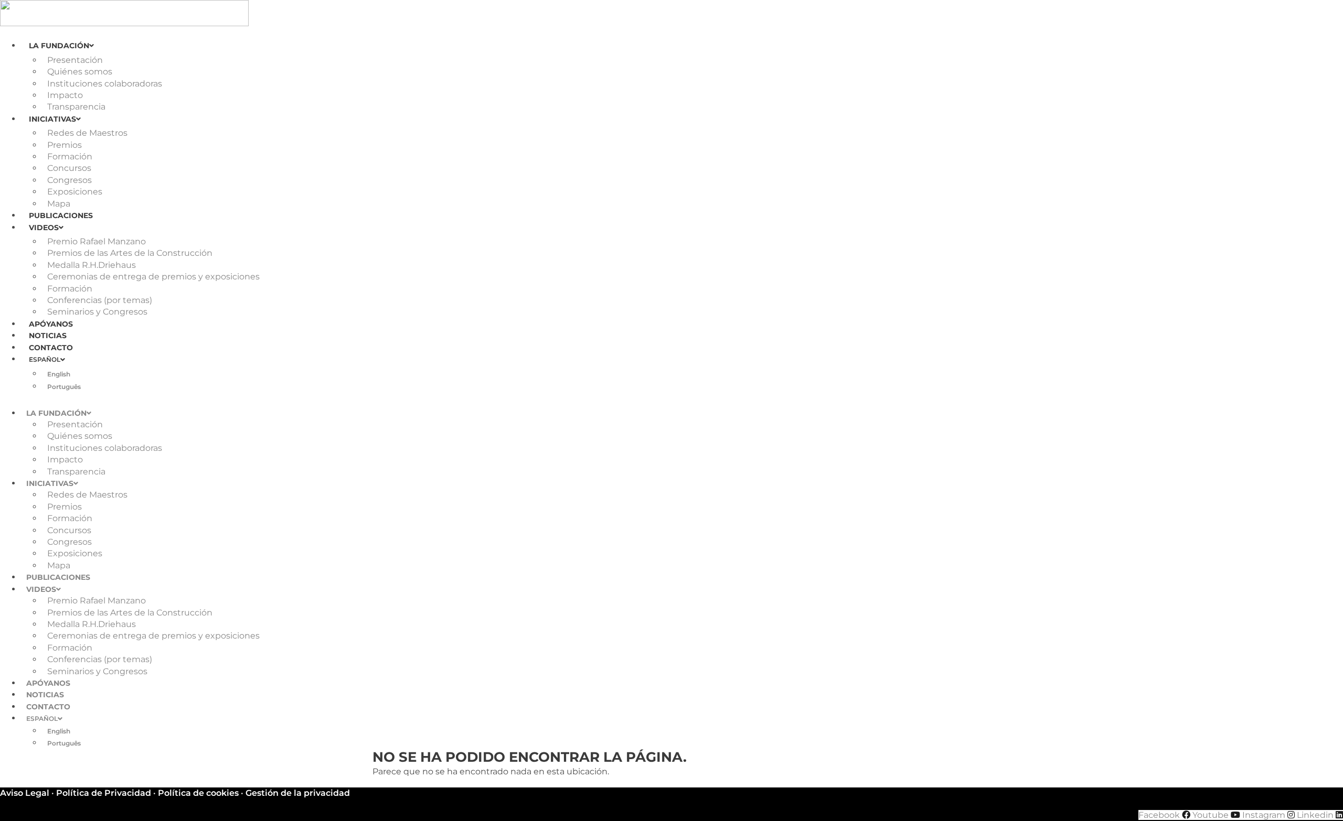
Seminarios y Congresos (97, 312)
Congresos (69, 180)
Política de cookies (198, 793)
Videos (44, 227)
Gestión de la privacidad (298, 793)
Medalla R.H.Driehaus (91, 265)
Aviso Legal (24, 793)
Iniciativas (52, 119)
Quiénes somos (79, 72)
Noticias (48, 335)
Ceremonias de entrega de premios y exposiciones (153, 277)
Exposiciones (74, 192)
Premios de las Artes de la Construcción (129, 253)
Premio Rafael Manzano (96, 241)
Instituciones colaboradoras (104, 84)
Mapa (58, 204)
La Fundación (59, 45)
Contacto (51, 347)
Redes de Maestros (87, 133)
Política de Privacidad (103, 793)
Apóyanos (51, 324)
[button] (671, 398)
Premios (64, 145)
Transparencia (76, 107)
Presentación (75, 60)
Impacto (65, 95)
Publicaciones (61, 215)
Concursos (69, 168)
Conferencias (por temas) (99, 300)
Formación (69, 156)
